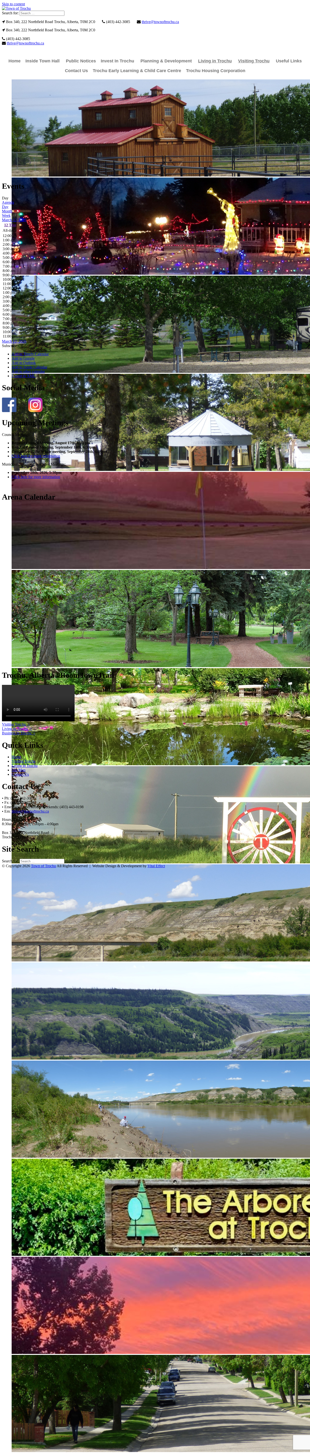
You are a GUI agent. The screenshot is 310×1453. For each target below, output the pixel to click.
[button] (9, 346)
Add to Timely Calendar (30, 354)
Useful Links (289, 61)
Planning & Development (166, 61)
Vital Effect (156, 866)
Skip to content (13, 4)
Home (14, 61)
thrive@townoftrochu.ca (160, 22)
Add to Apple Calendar (29, 367)
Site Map (18, 770)
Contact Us (76, 70)
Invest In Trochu (117, 61)
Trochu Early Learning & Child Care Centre (137, 70)
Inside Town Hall (42, 61)
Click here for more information (36, 456)
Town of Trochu (43, 866)
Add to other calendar (28, 371)
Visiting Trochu (254, 61)
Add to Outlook (24, 363)
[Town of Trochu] (16, 8)
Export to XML (24, 376)
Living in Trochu (215, 61)
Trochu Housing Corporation (215, 70)
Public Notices (81, 61)
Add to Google (23, 358)
